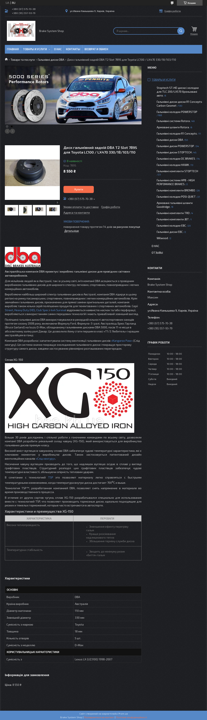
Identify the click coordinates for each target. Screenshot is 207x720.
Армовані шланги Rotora (173, 127)
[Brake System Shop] (21, 31)
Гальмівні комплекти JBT (173, 219)
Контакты (73, 49)
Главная (13, 49)
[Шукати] (181, 31)
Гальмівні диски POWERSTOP (175, 146)
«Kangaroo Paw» (122, 340)
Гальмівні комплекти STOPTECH (177, 171)
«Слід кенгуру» (45, 458)
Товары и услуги (35, 49)
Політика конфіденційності (131, 717)
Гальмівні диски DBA (51, 59)
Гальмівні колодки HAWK (173, 164)
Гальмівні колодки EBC (171, 225)
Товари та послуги (23, 59)
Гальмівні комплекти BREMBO (176, 190)
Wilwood (162, 238)
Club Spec (42, 310)
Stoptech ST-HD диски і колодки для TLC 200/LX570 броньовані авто (178, 91)
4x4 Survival (58, 310)
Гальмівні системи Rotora (173, 121)
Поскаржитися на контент (99, 717)
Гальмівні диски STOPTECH (174, 152)
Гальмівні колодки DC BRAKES (176, 158)
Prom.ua (123, 713)
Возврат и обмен (96, 49)
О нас (58, 49)
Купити (78, 189)
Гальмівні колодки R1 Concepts (177, 133)
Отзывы (157, 252)
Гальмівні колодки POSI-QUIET (176, 196)
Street (9, 310)
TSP (50, 477)
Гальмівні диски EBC (170, 231)
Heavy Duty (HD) (24, 310)
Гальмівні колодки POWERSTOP (177, 111)
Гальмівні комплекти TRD (173, 213)
